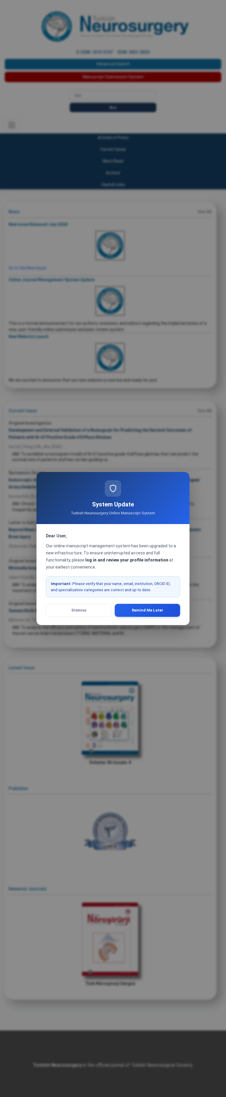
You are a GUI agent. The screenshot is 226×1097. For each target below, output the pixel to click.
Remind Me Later (147, 610)
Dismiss (79, 610)
